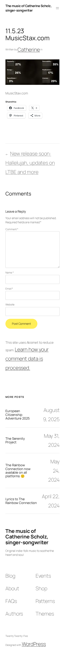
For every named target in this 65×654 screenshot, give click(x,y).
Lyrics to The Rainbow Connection (21, 501)
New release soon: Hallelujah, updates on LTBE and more (30, 162)
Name (9, 272)
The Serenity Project (15, 440)
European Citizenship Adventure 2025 (17, 414)
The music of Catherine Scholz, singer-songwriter (28, 8)
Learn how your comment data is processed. (27, 358)
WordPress (34, 643)
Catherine (29, 49)
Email (9, 288)
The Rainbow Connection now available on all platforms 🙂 (18, 470)
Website (9, 304)
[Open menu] (57, 8)
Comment (11, 229)
